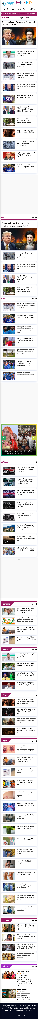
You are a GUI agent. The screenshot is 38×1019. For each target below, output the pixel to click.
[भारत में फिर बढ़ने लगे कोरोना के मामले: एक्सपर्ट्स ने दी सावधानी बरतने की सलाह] (9, 784)
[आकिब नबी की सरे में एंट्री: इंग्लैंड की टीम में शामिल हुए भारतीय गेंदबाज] (9, 168)
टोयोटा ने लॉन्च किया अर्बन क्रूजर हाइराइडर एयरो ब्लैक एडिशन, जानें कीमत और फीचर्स (25, 504)
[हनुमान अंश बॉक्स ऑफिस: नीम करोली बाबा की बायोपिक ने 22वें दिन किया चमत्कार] (8, 722)
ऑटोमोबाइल (4, 462)
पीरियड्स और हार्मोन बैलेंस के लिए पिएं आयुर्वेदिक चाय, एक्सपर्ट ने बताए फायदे (25, 863)
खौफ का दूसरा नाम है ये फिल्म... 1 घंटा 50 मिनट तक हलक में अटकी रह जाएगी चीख (26, 936)
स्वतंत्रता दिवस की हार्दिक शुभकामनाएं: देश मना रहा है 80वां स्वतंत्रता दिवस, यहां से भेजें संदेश (25, 620)
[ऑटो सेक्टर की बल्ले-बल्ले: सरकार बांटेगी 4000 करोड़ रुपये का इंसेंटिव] (9, 551)
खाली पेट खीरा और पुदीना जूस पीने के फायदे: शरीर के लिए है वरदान (25, 827)
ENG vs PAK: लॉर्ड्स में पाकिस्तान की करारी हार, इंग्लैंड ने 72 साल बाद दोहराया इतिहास (26, 75)
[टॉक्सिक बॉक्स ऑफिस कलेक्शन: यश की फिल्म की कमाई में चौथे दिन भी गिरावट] (8, 712)
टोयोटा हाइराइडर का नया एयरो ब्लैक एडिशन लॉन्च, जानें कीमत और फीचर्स (26, 515)
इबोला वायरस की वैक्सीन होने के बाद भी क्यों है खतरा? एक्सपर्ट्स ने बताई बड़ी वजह (26, 897)
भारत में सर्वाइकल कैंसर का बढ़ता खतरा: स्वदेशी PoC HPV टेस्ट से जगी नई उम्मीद (25, 840)
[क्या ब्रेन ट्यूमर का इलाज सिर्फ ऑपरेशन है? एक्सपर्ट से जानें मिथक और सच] (9, 853)
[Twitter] (27, 2)
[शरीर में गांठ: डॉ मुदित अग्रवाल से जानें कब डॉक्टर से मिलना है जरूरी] (9, 807)
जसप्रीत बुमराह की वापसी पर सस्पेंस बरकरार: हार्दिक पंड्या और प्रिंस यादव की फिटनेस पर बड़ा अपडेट (25, 330)
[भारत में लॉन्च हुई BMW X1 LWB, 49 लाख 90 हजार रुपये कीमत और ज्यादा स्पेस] (9, 494)
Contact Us (14, 1008)
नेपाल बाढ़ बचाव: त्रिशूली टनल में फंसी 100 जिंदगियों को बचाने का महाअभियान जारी (25, 64)
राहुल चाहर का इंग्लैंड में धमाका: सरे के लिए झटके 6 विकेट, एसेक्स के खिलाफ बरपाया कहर (25, 352)
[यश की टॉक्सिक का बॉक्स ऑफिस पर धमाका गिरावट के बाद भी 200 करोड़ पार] (8, 731)
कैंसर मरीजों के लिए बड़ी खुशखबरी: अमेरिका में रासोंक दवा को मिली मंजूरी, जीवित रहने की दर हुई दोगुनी (25, 748)
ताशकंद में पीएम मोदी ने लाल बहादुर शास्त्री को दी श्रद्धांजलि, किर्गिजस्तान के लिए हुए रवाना (25, 120)
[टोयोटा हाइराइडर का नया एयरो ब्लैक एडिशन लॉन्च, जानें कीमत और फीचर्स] (9, 517)
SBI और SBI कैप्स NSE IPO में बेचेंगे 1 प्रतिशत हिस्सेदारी (25, 96)
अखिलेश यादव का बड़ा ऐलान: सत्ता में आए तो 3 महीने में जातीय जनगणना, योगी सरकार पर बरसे (26, 155)
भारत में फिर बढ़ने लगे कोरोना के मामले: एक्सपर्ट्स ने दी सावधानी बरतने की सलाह (25, 782)
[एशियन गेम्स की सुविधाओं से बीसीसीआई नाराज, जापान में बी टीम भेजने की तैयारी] (9, 376)
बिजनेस (25, 9)
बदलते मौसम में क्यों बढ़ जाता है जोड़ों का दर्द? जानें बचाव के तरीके (26, 873)
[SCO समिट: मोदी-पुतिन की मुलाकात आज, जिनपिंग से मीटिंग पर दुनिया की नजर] (9, 87)
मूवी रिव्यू (5, 966)
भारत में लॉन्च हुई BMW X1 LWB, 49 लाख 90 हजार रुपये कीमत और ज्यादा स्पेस (25, 492)
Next (34, 443)
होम (4, 9)
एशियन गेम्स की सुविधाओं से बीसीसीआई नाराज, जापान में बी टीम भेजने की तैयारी (25, 375)
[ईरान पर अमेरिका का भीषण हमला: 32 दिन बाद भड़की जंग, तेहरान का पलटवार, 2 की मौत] (19, 36)
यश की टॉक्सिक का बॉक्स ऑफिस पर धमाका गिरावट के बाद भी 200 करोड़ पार (26, 730)
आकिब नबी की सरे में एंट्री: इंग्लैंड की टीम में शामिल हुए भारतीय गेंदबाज (25, 166)
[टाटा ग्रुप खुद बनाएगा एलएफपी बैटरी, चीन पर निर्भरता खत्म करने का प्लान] (9, 540)
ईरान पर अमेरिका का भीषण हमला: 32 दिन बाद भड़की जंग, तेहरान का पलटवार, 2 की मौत (18, 23)
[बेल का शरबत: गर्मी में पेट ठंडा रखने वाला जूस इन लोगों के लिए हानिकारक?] (8, 957)
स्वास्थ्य (5, 741)
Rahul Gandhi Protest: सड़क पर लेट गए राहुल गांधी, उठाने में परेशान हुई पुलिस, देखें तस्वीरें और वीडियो (26, 946)
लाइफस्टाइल (6, 604)
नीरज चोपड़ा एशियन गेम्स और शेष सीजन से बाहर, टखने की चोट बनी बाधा (25, 340)
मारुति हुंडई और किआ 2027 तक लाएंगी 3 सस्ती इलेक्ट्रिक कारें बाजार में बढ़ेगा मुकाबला (25, 481)
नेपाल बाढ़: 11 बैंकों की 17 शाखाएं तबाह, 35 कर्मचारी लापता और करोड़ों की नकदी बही (25, 143)
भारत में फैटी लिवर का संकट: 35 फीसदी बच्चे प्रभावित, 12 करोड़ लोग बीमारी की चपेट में (26, 629)
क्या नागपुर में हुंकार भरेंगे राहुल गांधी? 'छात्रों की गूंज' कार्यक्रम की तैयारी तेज (26, 685)
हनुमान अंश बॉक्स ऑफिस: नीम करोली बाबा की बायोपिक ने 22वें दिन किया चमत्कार (26, 721)
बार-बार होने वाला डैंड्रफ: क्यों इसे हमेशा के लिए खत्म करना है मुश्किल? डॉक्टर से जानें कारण (25, 610)
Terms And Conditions (27, 1008)
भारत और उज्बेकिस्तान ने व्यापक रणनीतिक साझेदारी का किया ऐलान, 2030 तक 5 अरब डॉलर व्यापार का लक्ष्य (25, 110)
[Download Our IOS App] (19, 2)
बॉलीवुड (5, 695)
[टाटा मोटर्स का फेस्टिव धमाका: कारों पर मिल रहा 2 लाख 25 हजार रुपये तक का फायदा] (9, 528)
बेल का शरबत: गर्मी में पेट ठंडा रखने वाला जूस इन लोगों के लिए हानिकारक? (25, 956)
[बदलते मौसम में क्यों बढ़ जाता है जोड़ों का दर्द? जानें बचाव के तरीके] (9, 876)
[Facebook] (21, 2)
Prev (3, 443)
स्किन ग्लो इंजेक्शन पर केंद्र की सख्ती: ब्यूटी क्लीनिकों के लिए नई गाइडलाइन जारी (25, 909)
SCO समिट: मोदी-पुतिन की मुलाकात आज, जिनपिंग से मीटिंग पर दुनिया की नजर (26, 86)
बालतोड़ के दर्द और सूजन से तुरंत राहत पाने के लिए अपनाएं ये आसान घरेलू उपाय (25, 794)
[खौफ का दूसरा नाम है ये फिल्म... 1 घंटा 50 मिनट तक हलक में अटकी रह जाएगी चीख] (8, 937)
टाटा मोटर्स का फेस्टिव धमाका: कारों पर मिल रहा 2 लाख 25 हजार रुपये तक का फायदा (25, 527)
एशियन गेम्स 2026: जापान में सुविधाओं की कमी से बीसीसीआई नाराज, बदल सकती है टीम (24, 363)
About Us (5, 1008)
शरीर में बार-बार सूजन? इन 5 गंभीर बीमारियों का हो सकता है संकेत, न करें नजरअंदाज (25, 817)
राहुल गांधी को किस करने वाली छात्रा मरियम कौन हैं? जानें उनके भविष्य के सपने (26, 675)
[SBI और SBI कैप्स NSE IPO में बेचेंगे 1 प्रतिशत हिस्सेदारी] (9, 99)
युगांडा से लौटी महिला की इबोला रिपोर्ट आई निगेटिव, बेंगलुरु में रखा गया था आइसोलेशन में (25, 886)
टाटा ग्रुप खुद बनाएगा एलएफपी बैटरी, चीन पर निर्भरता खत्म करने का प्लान (26, 538)
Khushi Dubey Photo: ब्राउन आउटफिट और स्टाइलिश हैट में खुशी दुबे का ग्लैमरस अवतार (25, 132)
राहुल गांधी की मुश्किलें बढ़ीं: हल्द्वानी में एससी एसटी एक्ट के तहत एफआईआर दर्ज (25, 53)
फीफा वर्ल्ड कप (30, 18)
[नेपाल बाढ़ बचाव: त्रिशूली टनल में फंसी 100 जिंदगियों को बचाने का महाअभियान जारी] (9, 65)
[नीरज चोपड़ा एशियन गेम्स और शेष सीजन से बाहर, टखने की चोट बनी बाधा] (9, 341)
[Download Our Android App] (17, 2)
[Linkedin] (34, 2)
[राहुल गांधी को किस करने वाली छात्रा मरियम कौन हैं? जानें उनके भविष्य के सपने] (8, 676)
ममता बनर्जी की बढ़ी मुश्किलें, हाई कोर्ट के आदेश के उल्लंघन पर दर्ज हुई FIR (26, 664)
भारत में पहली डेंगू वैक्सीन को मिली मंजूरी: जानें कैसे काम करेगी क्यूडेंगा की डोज (26, 639)
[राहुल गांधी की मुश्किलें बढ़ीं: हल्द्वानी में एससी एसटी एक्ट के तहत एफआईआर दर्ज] (9, 54)
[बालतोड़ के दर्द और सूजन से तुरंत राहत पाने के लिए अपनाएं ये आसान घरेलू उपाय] (9, 795)
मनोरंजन (32, 9)
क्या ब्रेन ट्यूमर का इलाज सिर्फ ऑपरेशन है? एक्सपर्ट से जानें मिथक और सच (25, 851)
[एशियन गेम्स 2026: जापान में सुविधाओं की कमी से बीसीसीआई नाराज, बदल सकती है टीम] (9, 364)
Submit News (27, 1010)
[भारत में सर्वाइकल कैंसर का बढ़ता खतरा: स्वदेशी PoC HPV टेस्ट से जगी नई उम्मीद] (9, 841)
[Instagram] (30, 2)
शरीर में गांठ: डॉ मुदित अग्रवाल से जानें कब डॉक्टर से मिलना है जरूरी (25, 804)
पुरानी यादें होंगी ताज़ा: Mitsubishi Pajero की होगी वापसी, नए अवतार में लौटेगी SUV (26, 469)
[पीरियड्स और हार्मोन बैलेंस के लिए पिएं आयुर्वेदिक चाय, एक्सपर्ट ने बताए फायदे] (9, 864)
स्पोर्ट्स (19, 9)
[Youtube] (24, 2)
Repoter (19, 1010)
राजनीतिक (5, 650)
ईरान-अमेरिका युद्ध (18, 18)
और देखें (34, 218)
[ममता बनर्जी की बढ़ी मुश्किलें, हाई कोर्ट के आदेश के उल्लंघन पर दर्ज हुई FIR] (8, 666)
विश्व (13, 9)
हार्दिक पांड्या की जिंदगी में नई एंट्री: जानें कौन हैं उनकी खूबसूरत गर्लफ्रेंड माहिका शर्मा (26, 927)
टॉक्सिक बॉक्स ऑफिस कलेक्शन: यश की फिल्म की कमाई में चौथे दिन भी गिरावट (26, 711)
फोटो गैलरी (6, 921)
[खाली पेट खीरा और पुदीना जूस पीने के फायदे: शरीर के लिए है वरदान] (9, 830)
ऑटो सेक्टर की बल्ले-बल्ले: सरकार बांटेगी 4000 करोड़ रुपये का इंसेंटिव (26, 549)
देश (8, 9)
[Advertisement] (19, 195)
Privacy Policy (10, 1010)
